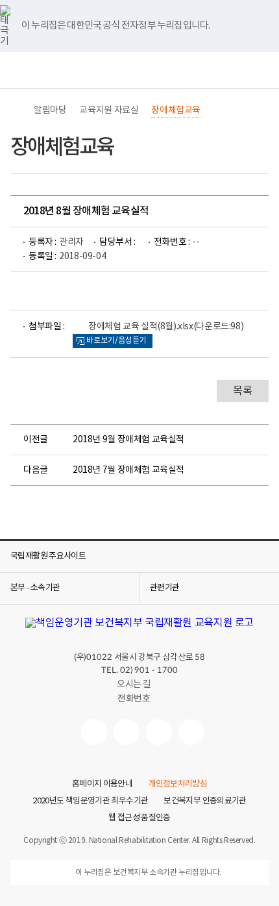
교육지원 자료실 (108, 110)
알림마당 (50, 110)
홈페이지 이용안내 (102, 784)
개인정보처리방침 (177, 784)
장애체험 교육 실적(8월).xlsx (165, 326)
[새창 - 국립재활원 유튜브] (94, 732)
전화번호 (133, 699)
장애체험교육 (175, 110)
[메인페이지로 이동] (139, 70)
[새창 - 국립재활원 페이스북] (191, 732)
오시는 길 (134, 684)
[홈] (16, 110)
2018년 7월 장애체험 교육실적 (128, 470)
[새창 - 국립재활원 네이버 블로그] (127, 732)
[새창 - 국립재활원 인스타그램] (159, 732)
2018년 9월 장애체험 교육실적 (128, 439)
